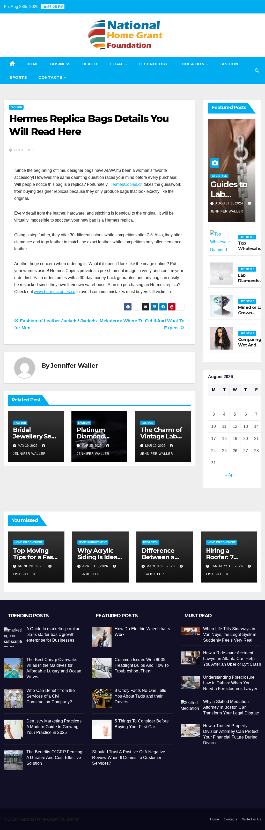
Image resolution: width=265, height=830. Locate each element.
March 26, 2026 (161, 566)
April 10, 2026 (95, 566)
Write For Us (251, 819)
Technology (153, 64)
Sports (18, 77)
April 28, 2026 (31, 566)
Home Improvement (28, 542)
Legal (117, 64)
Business (60, 64)
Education (192, 64)
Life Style (219, 175)
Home (32, 64)
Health (90, 64)
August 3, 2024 (229, 203)
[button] (257, 70)
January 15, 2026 (227, 566)
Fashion (228, 64)
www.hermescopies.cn (54, 291)
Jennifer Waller (74, 365)
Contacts (51, 77)
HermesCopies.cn (126, 184)
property (150, 542)
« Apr (230, 475)
